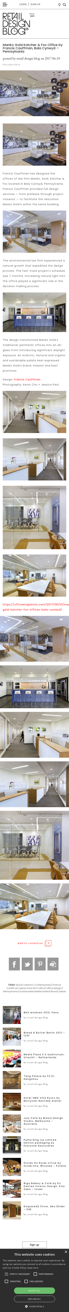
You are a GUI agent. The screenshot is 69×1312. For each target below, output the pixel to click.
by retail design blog (36, 1017)
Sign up (35, 4)
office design (54, 988)
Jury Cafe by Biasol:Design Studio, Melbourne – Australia (43, 1121)
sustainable (26, 991)
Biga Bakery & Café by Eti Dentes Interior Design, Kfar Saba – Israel (44, 1186)
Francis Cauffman (27, 379)
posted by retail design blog (21, 58)
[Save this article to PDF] (53, 964)
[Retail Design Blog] (34, 24)
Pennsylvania (10, 991)
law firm (32, 988)
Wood (53, 991)
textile (38, 991)
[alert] (34, 1280)
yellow (62, 991)
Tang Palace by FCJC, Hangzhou (39, 1078)
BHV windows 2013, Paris (41, 1012)
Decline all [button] (34, 1299)
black (19, 984)
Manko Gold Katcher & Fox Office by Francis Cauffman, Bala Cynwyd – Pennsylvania (33, 48)
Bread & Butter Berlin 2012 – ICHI (44, 1034)
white (46, 991)
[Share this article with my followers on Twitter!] (27, 964)
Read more (32, 1267)
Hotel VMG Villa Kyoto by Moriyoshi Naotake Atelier (43, 1099)
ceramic (28, 984)
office (42, 988)
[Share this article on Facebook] (14, 964)
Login (23, 4)
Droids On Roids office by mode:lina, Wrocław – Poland (45, 1164)
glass (23, 988)
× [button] (65, 1252)
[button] (6, 1274)
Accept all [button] (35, 1290)
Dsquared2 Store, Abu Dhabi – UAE (44, 1208)
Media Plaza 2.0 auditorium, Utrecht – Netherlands (44, 1056)
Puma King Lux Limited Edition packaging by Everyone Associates (40, 1142)
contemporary (43, 984)
